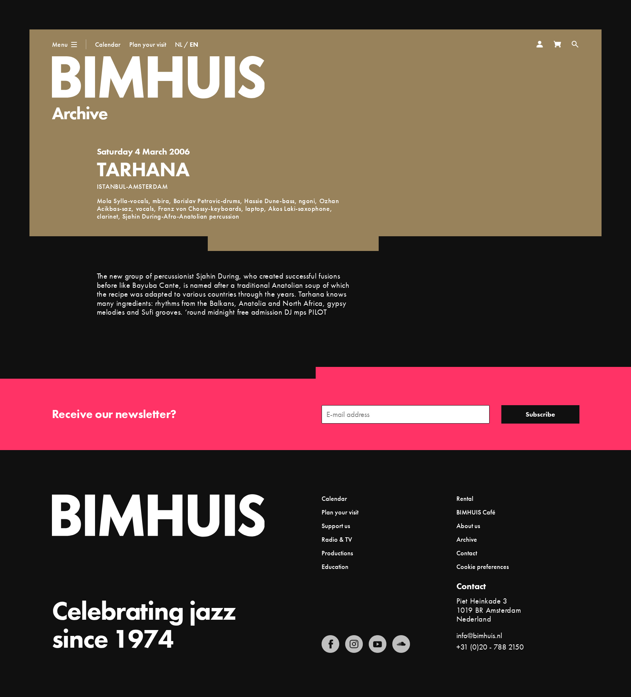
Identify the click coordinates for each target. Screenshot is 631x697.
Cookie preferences (482, 566)
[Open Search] (575, 44)
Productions (337, 553)
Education (335, 566)
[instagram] (354, 644)
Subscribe (540, 414)
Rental (464, 498)
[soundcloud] (401, 644)
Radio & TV (337, 539)
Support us (336, 525)
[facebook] (330, 644)
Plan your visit (147, 44)
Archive (80, 113)
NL (178, 44)
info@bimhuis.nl (479, 635)
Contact (466, 553)
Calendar (107, 44)
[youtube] (377, 644)
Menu (60, 44)
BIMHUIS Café (475, 512)
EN (194, 44)
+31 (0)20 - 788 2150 (490, 647)
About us (468, 525)
